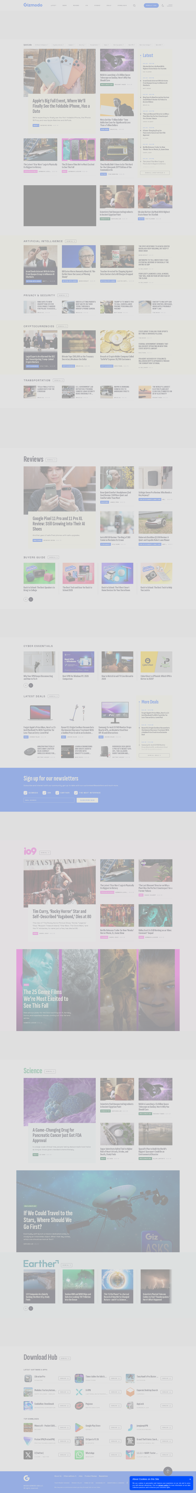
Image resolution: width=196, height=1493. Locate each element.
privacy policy (163, 1485)
